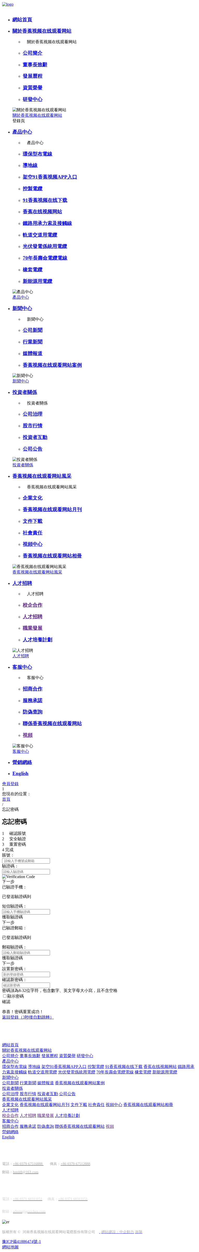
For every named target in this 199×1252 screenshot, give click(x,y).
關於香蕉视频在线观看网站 (42, 31)
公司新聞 (32, 330)
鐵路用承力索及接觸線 (47, 223)
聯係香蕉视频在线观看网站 (52, 723)
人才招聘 (22, 583)
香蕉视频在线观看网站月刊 (52, 509)
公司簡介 (32, 53)
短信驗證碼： (14, 906)
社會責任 (32, 532)
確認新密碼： (14, 979)
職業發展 (32, 628)
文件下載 (32, 521)
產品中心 (22, 132)
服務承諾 (32, 700)
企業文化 (32, 497)
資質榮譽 (32, 87)
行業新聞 (32, 341)
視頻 (28, 735)
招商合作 (32, 688)
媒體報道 (32, 353)
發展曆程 (32, 76)
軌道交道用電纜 (40, 235)
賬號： (8, 855)
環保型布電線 (37, 154)
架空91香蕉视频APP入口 (50, 177)
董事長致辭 (35, 64)
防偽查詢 (32, 712)
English (20, 773)
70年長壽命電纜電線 (45, 258)
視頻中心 (32, 544)
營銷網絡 (22, 762)
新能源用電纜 (37, 281)
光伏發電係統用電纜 (45, 246)
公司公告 (32, 449)
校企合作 (32, 605)
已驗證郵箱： (14, 928)
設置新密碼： (14, 969)
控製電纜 (32, 188)
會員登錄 (10, 784)
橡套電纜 (32, 269)
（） (28, 1017)
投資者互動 (35, 437)
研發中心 (32, 99)
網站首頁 (22, 19)
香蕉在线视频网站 (42, 211)
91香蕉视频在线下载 (45, 200)
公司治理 (32, 414)
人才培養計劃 (37, 639)
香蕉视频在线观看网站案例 (52, 365)
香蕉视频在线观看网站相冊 (52, 555)
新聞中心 (22, 308)
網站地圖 (10, 1247)
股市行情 (32, 425)
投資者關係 (24, 392)
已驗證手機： (14, 887)
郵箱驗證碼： (14, 947)
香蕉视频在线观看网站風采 (42, 476)
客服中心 (22, 667)
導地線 (30, 165)
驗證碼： (10, 866)
